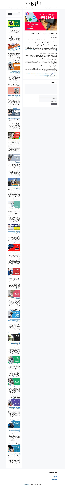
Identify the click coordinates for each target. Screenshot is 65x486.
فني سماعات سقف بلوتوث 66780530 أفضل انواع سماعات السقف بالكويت (15, 72)
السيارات (55, 7)
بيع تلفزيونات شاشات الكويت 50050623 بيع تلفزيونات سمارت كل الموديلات (14, 253)
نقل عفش (50, 7)
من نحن (56, 480)
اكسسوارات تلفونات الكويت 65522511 (51, 76)
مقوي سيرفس (17, 7)
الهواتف (55, 72)
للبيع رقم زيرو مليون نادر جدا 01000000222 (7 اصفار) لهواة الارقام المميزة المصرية (45, 75)
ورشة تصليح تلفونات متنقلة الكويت (45, 74)
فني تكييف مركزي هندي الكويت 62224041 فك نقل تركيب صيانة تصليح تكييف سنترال (14, 320)
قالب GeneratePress (27, 484)
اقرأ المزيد (11, 62)
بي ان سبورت (31, 7)
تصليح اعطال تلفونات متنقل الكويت (31, 73)
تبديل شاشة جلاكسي (39, 73)
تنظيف (26, 7)
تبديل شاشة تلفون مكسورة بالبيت (46, 73)
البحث (19, 12)
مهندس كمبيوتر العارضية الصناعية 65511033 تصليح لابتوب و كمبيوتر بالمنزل (14, 430)
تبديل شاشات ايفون (53, 73)
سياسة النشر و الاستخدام (53, 477)
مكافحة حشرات (37, 7)
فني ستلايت (45, 7)
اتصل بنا (56, 474)
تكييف (41, 7)
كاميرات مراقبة (11, 7)
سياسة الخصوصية (54, 479)
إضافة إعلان (55, 476)
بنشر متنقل (22, 7)
